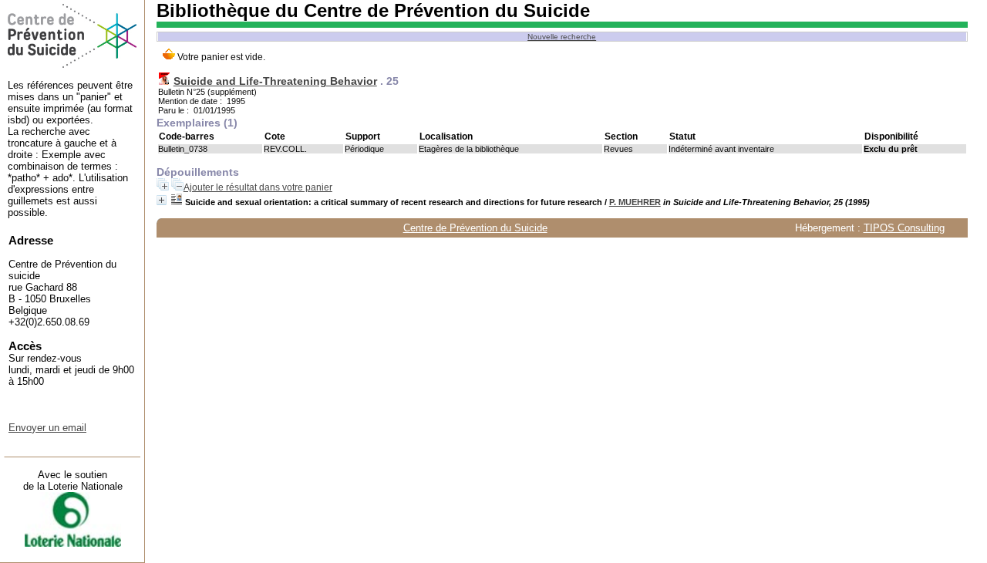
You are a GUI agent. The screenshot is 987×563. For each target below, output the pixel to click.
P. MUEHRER (635, 202)
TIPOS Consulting (904, 228)
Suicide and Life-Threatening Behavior (275, 81)
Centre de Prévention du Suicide (475, 228)
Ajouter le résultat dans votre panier (258, 187)
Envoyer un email (47, 427)
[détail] (162, 200)
